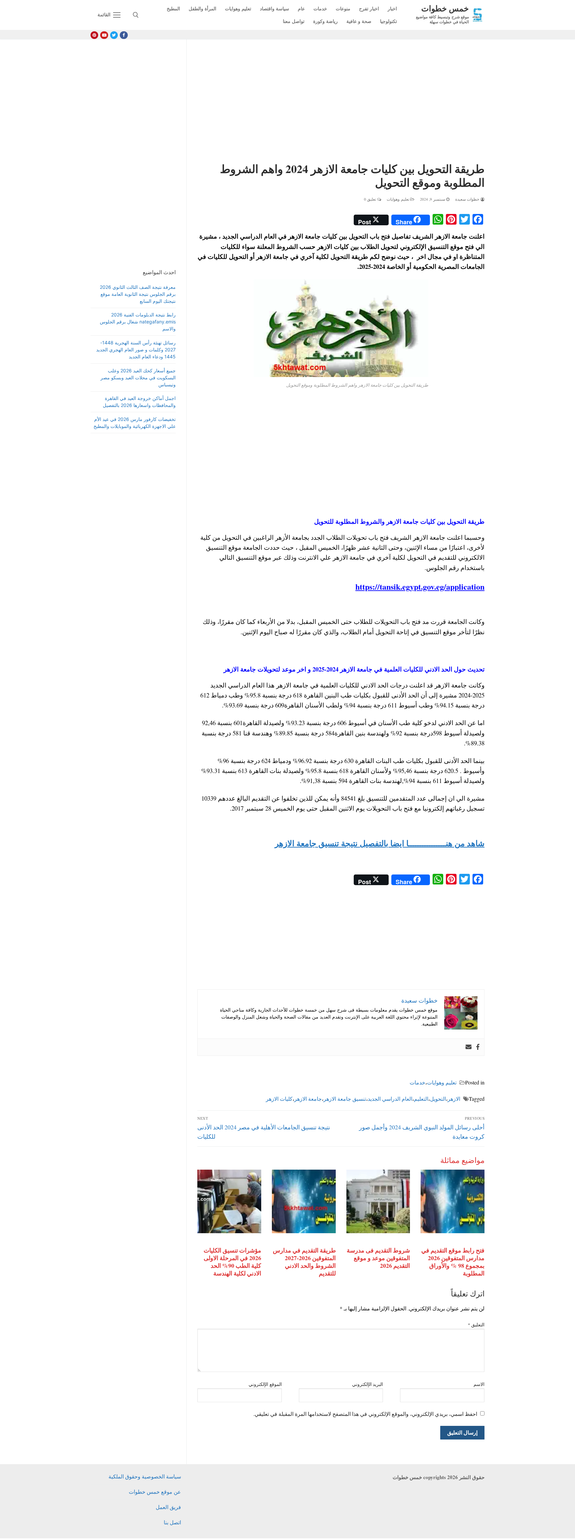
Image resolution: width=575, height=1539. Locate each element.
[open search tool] (136, 15)
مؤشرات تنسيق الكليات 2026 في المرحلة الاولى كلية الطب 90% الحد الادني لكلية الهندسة (232, 1261)
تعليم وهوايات (398, 199)
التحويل (438, 1098)
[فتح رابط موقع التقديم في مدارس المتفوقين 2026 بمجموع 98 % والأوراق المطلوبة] (452, 1202)
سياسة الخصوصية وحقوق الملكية (144, 1476)
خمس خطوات (445, 8)
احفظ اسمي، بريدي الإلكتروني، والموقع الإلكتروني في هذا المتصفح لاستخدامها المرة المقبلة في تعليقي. (365, 1413)
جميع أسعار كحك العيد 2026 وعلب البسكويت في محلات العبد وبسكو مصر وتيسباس (138, 377)
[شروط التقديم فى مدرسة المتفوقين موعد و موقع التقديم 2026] (378, 1202)
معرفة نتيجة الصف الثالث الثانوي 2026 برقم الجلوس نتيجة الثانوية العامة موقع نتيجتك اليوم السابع (138, 294)
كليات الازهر (279, 1098)
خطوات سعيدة (467, 199)
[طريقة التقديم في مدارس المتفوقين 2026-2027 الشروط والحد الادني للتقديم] (304, 1202)
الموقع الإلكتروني (265, 1384)
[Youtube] (104, 35)
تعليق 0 (370, 199)
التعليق (476, 1325)
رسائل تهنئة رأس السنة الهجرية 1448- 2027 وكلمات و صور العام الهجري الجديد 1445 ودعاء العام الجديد (136, 349)
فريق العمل (168, 1506)
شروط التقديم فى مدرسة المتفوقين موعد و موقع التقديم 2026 (378, 1258)
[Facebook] (123, 35)
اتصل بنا (172, 1522)
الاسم (479, 1384)
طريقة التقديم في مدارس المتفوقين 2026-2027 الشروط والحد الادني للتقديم (304, 1261)
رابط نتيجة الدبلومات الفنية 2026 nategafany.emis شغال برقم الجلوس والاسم (138, 321)
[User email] (469, 1047)
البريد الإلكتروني (367, 1384)
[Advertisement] (340, 102)
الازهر (454, 1098)
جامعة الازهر (308, 1098)
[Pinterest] (94, 35)
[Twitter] (114, 35)
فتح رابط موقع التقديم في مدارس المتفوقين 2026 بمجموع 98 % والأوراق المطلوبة (452, 1261)
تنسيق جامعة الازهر (344, 1098)
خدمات (417, 1082)
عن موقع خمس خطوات (155, 1491)
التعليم (421, 1098)
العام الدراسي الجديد (390, 1098)
